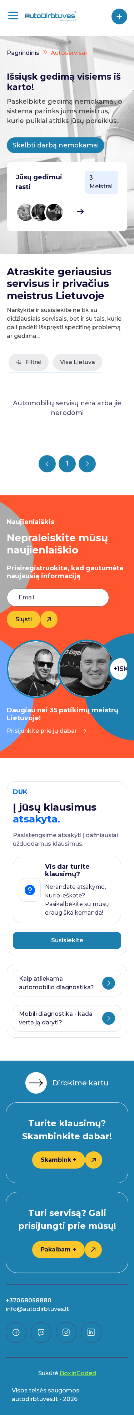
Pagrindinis (23, 52)
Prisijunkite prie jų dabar (42, 730)
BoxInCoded (78, 1373)
